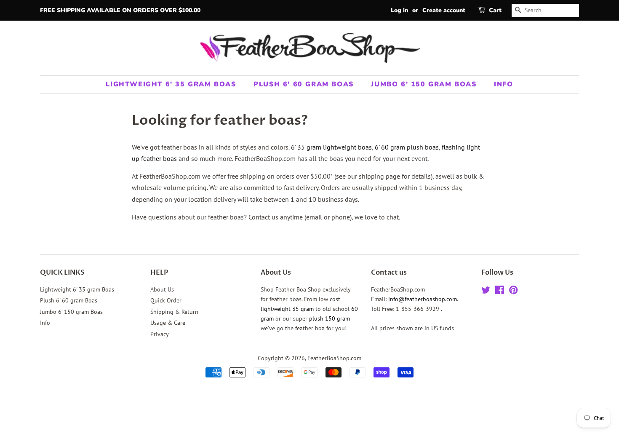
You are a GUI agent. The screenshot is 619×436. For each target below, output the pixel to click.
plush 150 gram (329, 318)
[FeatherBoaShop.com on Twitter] (486, 291)
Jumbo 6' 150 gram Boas (423, 84)
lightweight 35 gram (287, 309)
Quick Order (165, 300)
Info (503, 84)
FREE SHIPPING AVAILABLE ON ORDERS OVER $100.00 (120, 10)
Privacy (159, 334)
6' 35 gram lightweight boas (331, 147)
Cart (495, 10)
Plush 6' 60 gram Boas (303, 84)
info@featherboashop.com (422, 299)
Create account (443, 10)
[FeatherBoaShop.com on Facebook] (499, 291)
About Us (162, 289)
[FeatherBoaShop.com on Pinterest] (513, 291)
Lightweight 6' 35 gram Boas (171, 84)
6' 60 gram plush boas (407, 147)
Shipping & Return (174, 312)
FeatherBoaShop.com (334, 358)
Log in (399, 10)
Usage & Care (167, 322)
